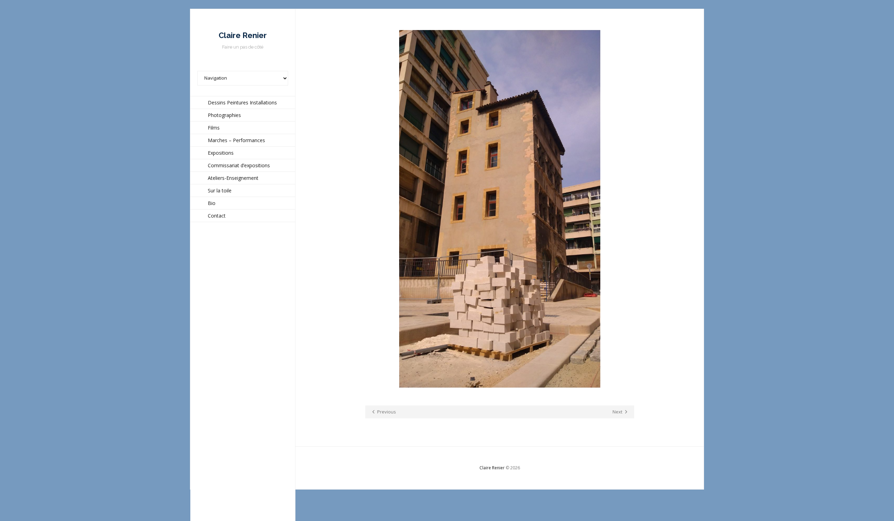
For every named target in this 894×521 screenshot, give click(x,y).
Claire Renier (492, 468)
